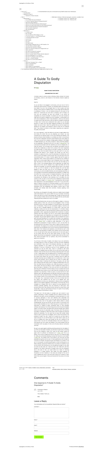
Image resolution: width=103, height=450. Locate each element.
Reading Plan (28, 69)
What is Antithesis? (29, 65)
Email (35, 425)
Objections (26, 30)
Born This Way (29, 33)
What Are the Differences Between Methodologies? (36, 23)
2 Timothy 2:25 (50, 180)
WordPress (81, 446)
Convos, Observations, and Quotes (43, 367)
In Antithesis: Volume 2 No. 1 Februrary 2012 (67, 19)
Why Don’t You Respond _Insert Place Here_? (35, 56)
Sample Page (39, 69)
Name (35, 419)
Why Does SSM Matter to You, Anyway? (34, 55)
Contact (65, 11)
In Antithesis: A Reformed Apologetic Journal (65, 17)
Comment (36, 406)
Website (36, 430)
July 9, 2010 (39, 391)
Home (55, 17)
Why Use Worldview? (30, 29)
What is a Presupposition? (31, 63)
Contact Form (70, 11)
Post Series (23, 69)
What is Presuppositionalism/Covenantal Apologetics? (37, 26)
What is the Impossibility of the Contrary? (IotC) (35, 67)
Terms (25, 60)
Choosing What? (27, 12)
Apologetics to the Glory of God (26, 3)
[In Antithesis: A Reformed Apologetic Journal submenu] (75, 17)
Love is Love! (28, 39)
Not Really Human (29, 43)
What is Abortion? (29, 49)
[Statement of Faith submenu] (32, 14)
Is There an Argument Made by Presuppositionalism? (36, 21)
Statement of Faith (27, 14)
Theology (69, 369)
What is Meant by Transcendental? (33, 66)
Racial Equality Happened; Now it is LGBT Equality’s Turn (37, 44)
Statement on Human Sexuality (32, 15)
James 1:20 (42, 221)
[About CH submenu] (26, 11)
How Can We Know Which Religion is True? (34, 34)
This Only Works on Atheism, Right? (33, 45)
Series (43, 69)
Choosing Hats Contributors (51, 11)
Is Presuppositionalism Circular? (32, 37)
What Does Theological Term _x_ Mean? (34, 62)
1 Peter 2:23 (60, 332)
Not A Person (28, 40)
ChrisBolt (34, 367)
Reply (38, 396)
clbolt (62, 369)
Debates (74, 11)
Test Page (50, 69)
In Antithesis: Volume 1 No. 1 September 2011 (67, 18)
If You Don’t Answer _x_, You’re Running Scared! (35, 36)
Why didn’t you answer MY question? (33, 51)
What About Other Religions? (31, 22)
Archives (40, 11)
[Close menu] (20, 9)
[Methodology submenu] (30, 18)
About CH (23, 11)
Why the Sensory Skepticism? (32, 28)
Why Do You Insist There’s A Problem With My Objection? (37, 54)
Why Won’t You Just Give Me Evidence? (34, 59)
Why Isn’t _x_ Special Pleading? (32, 58)
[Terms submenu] (27, 60)
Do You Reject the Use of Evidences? (33, 19)
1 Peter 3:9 (37, 337)
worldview (74, 369)
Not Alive (28, 41)
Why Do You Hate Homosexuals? (32, 52)
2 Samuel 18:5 (63, 143)
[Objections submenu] (28, 30)
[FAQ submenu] (24, 17)
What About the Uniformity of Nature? (33, 47)
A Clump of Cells (29, 32)
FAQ (22, 17)
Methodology (26, 18)
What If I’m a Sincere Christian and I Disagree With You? (37, 48)
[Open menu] (83, 6)
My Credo (82, 17)
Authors (30, 367)
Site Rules (46, 69)
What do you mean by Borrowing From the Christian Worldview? (39, 25)
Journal (78, 17)
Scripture (65, 369)
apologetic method (56, 369)
